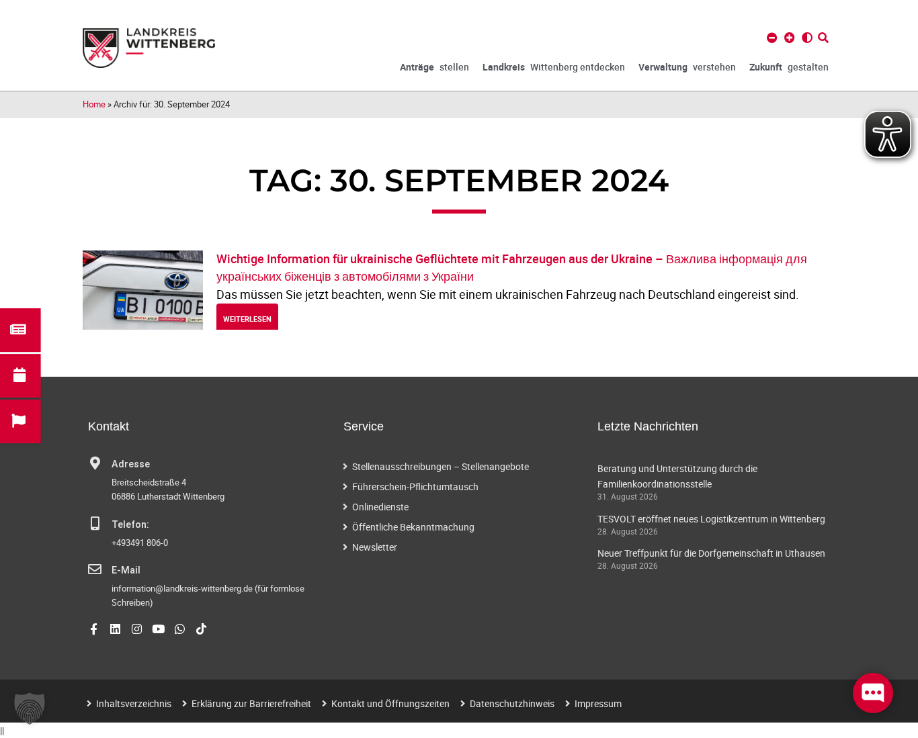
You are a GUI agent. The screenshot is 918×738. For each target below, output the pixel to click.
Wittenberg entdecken (554, 66)
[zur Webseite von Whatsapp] (179, 629)
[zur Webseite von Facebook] (93, 629)
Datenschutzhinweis (512, 703)
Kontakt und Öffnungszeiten (390, 703)
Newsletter (374, 547)
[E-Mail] (94, 569)
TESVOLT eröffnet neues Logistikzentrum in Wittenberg (711, 518)
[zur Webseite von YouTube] (158, 629)
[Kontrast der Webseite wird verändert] (807, 37)
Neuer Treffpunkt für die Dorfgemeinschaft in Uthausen (711, 553)
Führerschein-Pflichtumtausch (415, 486)
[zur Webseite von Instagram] (136, 629)
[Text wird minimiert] (772, 37)
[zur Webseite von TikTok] (201, 629)
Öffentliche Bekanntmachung (413, 526)
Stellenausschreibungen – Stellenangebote (440, 466)
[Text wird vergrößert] (789, 37)
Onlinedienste (380, 506)
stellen (434, 66)
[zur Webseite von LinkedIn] (115, 629)
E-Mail (126, 570)
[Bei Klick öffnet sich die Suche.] (823, 37)
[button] (29, 708)
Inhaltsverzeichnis (133, 703)
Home (94, 104)
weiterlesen (247, 319)
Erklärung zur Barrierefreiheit (251, 703)
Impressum (598, 703)
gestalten (789, 66)
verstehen (687, 66)
